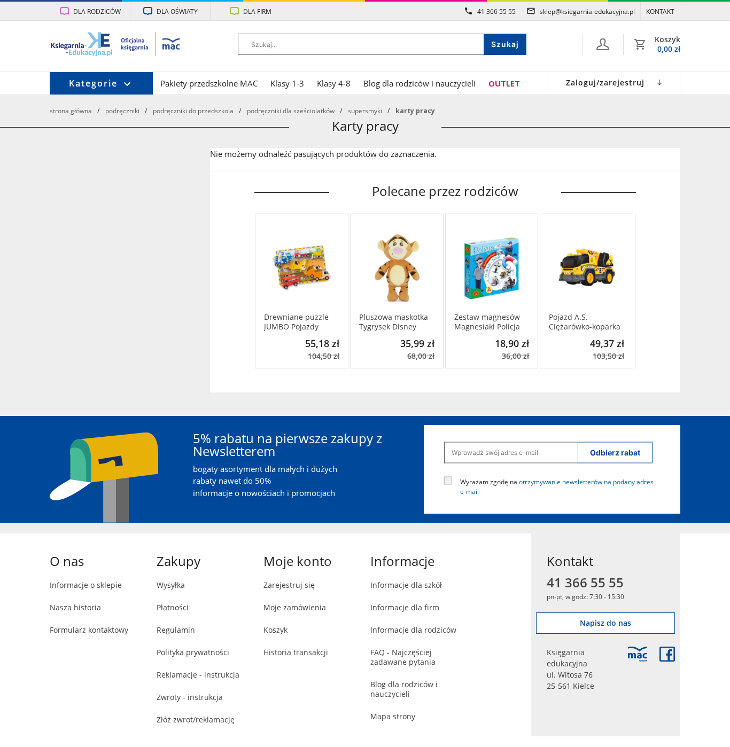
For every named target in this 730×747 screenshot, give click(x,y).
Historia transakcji (295, 652)
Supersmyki (365, 110)
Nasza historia (75, 607)
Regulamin (176, 630)
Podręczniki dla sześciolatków (291, 110)
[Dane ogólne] (602, 44)
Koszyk (275, 630)
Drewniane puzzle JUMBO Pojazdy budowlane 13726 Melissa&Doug (296, 322)
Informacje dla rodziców (413, 630)
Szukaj (505, 44)
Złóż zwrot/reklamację (196, 719)
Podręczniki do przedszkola (193, 110)
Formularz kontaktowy (89, 630)
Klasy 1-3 (287, 83)
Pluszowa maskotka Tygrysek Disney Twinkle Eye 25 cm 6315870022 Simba (393, 322)
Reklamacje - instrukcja (198, 675)
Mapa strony (392, 716)
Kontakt (660, 11)
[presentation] (262, 291)
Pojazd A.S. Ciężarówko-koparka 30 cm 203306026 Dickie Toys (584, 322)
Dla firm (257, 11)
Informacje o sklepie (86, 585)
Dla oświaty (177, 11)
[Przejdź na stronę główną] (116, 45)
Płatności (173, 607)
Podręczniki (122, 110)
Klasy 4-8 (334, 83)
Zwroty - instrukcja (190, 697)
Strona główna (71, 110)
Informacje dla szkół (406, 585)
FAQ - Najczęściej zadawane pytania (403, 657)
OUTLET (504, 83)
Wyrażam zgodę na (557, 486)
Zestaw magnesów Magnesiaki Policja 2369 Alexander (487, 322)
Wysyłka (171, 585)
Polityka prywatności (193, 652)
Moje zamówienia (294, 607)
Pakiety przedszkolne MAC (209, 83)
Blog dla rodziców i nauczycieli (419, 83)
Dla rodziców (97, 11)
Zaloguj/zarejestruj (605, 82)
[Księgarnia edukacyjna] (637, 654)
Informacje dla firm (404, 607)
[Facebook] (667, 654)
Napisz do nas (605, 623)
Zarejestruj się (289, 585)
